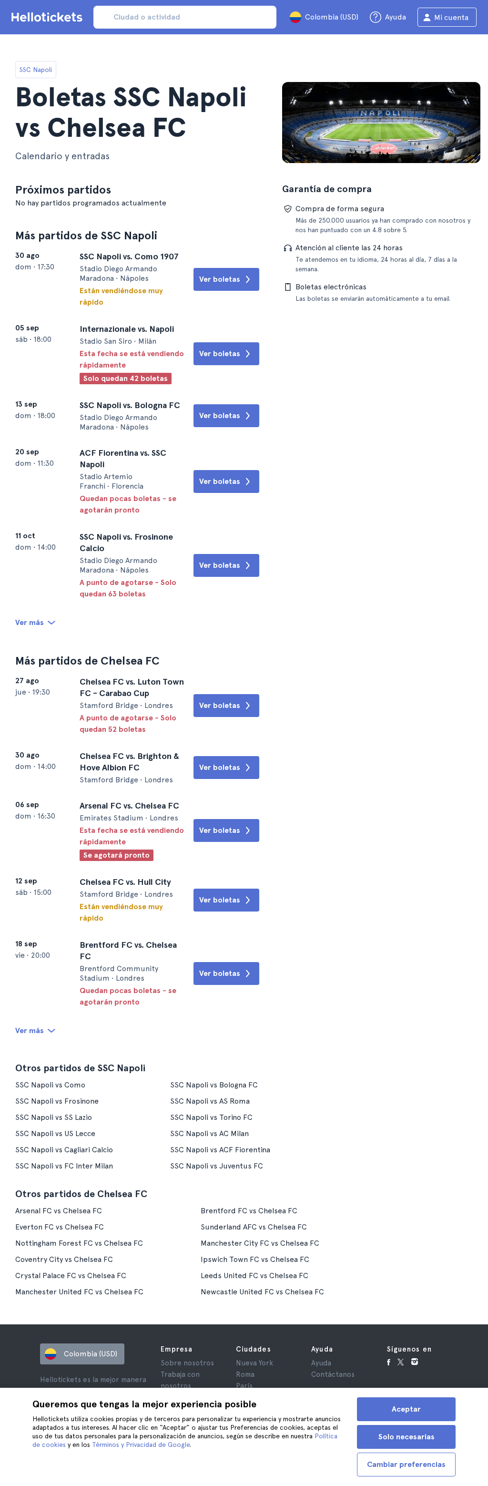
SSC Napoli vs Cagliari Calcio (64, 1149)
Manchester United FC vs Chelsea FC (79, 1291)
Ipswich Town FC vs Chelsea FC (255, 1259)
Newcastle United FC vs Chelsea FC (262, 1291)
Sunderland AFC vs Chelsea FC (254, 1226)
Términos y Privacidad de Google (141, 1444)
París (244, 1386)
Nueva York (254, 1363)
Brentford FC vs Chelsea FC (249, 1210)
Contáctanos (333, 1374)
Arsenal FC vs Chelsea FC (58, 1210)
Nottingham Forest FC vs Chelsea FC (79, 1243)
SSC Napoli (36, 69)
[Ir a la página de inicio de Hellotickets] (48, 17)
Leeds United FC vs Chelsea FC (254, 1275)
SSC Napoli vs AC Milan (209, 1133)
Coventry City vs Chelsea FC (64, 1259)
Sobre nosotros (187, 1363)
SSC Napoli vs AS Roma (210, 1101)
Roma (245, 1374)
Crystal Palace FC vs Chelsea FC (70, 1275)
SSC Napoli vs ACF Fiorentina (220, 1149)
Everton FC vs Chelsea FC (59, 1226)
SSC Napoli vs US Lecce (55, 1133)
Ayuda (321, 1363)
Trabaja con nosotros (180, 1380)
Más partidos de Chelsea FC (87, 660)
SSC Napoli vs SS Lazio (53, 1117)
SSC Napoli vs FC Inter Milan (64, 1165)
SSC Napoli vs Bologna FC (214, 1084)
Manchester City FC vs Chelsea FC (260, 1243)
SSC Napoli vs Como (50, 1084)
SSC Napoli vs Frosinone (57, 1101)
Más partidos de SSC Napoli (86, 235)
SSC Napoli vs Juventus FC (216, 1165)
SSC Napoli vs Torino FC (211, 1117)
